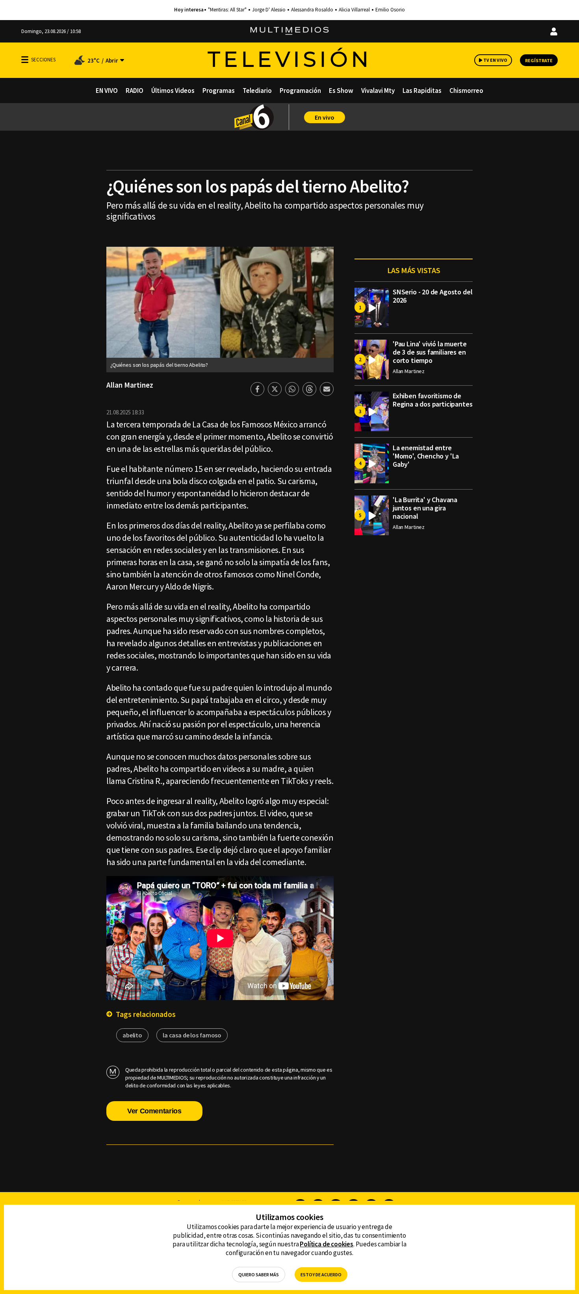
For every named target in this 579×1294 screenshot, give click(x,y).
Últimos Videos (173, 90)
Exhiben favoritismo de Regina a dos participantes (432, 400)
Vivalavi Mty (378, 90)
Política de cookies (326, 1244)
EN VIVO (107, 90)
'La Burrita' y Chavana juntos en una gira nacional (425, 508)
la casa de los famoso (192, 1035)
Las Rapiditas (422, 90)
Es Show (341, 90)
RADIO (134, 90)
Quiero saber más (258, 1274)
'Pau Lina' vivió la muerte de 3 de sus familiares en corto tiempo (429, 352)
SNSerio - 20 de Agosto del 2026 (432, 296)
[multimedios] (289, 31)
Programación (300, 90)
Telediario (257, 90)
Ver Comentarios (154, 1111)
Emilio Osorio (390, 10)
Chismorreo (466, 90)
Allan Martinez (129, 385)
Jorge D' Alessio (269, 10)
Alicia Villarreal (354, 10)
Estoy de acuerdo (321, 1274)
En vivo (324, 117)
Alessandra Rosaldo (312, 10)
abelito (132, 1035)
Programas (218, 90)
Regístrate (539, 60)
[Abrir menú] (24, 59)
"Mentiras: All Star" (227, 10)
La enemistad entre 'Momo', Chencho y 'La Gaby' (426, 456)
